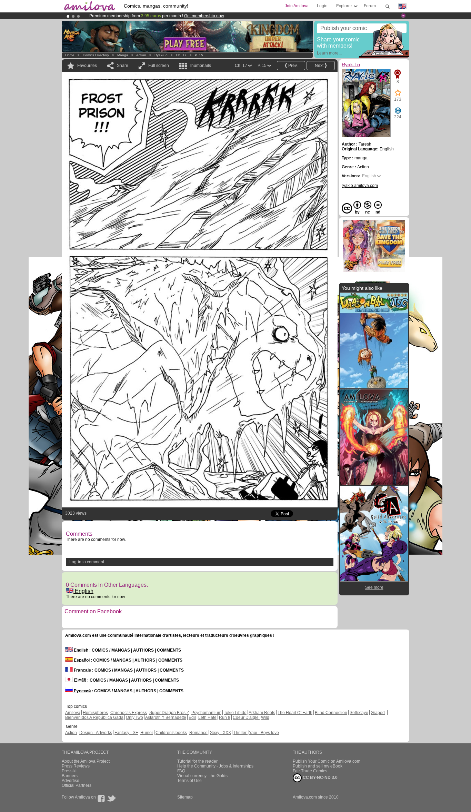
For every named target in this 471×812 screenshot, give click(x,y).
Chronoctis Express (128, 712)
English (83, 591)
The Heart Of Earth (295, 712)
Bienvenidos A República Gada (94, 717)
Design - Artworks (95, 732)
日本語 (79, 680)
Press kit (70, 771)
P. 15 (199, 55)
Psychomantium (206, 712)
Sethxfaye (359, 712)
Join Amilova (297, 5)
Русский (82, 691)
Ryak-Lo (161, 55)
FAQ (181, 771)
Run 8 (224, 717)
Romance (198, 732)
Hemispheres (95, 712)
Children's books (171, 732)
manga (122, 55)
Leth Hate (207, 717)
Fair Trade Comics (310, 771)
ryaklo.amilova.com (360, 185)
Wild (265, 717)
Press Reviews (76, 766)
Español (81, 660)
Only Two (134, 717)
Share (122, 65)
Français (82, 670)
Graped (378, 712)
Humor (146, 732)
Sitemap (185, 797)
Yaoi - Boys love (264, 732)
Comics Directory (96, 55)
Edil (192, 717)
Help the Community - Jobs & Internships (215, 766)
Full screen (158, 65)
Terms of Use (189, 780)
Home (69, 55)
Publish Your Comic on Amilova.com (326, 761)
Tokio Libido (235, 712)
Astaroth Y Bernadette (165, 717)
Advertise (70, 780)
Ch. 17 (181, 55)
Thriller (240, 732)
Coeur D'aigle (246, 717)
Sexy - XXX (220, 732)
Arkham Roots (262, 712)
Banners (70, 775)
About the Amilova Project (86, 761)
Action (141, 55)
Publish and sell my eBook (317, 766)
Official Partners (76, 785)
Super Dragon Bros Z (169, 712)
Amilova (72, 712)
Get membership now (204, 15)
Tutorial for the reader (197, 761)
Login (322, 5)
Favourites (87, 65)
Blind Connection (331, 712)
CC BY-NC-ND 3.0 (320, 777)
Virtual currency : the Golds (202, 775)
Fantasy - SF (126, 732)
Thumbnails (200, 65)
